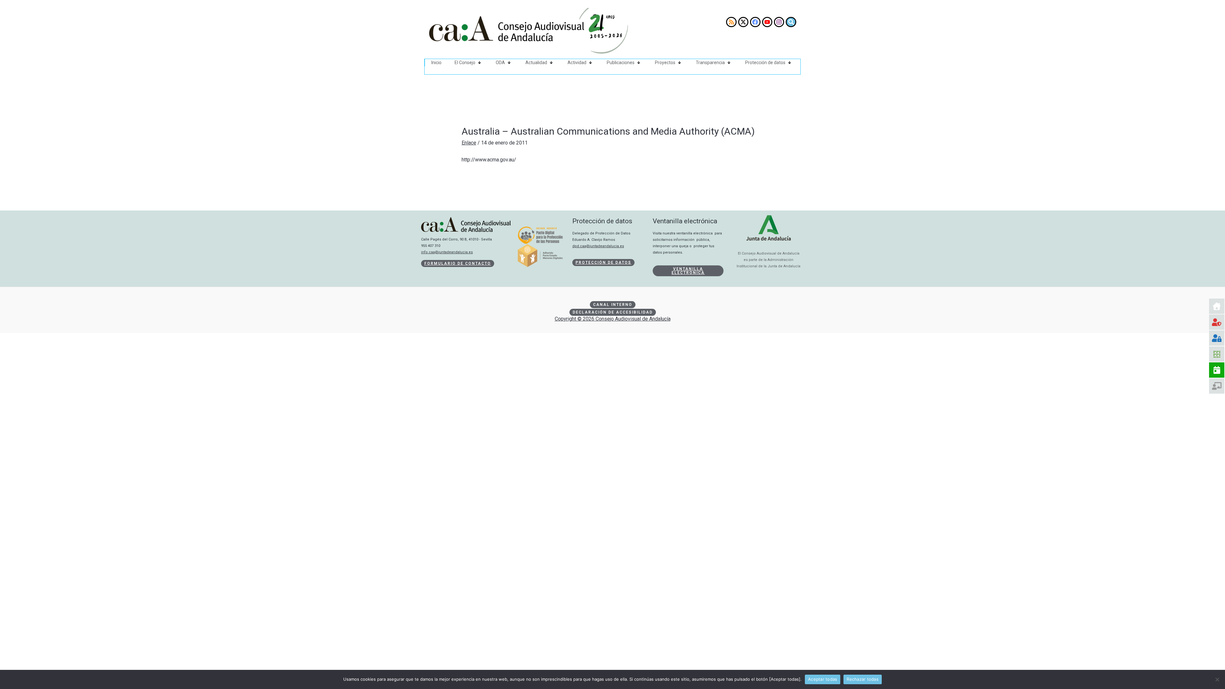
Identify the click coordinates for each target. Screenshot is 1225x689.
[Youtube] (767, 22)
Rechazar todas (863, 679)
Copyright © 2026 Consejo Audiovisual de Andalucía (613, 319)
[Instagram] (779, 22)
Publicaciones (621, 62)
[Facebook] (755, 22)
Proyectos (665, 62)
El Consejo (465, 62)
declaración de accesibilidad (613, 312)
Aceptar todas (822, 679)
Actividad (577, 62)
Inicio (436, 62)
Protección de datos (765, 62)
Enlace (469, 143)
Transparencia (710, 62)
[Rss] (731, 22)
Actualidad (536, 62)
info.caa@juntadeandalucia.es (447, 252)
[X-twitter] (743, 22)
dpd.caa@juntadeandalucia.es (598, 246)
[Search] (791, 22)
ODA (500, 62)
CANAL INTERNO (612, 304)
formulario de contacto (457, 263)
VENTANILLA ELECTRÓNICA (688, 271)
